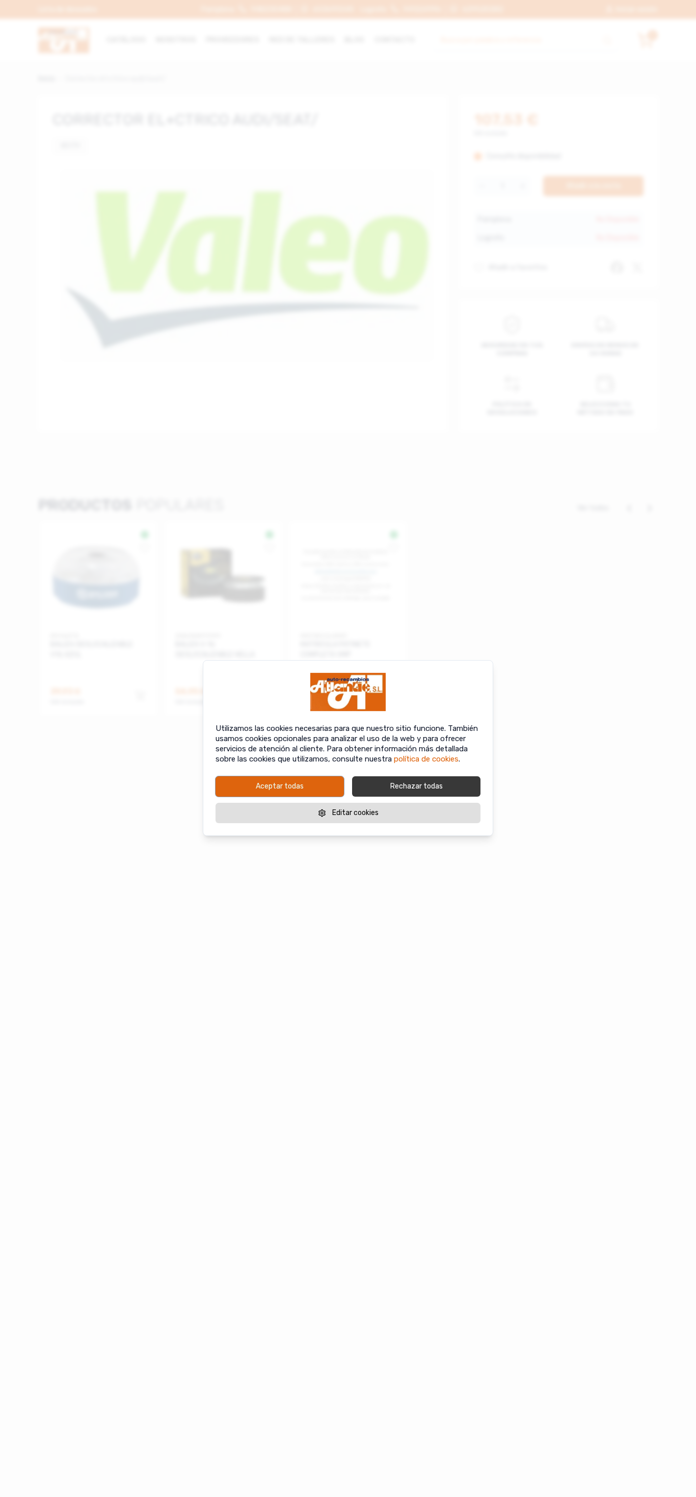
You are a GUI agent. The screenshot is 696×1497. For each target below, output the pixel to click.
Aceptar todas (280, 786)
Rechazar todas (416, 786)
